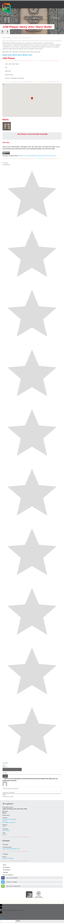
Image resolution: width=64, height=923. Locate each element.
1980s (4, 826)
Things (8, 37)
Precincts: (5, 829)
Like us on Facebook (12, 878)
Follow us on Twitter (11, 882)
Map (7, 32)
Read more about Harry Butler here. (17, 55)
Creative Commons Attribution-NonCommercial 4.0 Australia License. (37, 155)
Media (2, 32)
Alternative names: (7, 807)
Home (4, 37)
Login (3, 765)
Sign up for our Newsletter (13, 886)
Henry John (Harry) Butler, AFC (11, 848)
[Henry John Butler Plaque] (6, 130)
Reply (2, 918)
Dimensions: (6, 815)
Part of (4, 856)
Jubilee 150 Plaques (7, 858)
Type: (4, 833)
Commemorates (7, 847)
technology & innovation (8, 822)
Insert (18, 920)
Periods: (4, 825)
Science (4, 821)
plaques (4, 834)
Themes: (5, 817)
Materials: (5, 811)
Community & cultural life (9, 819)
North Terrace (6, 830)
